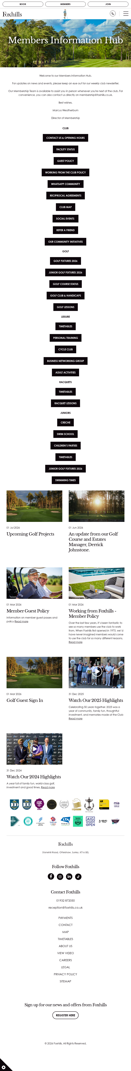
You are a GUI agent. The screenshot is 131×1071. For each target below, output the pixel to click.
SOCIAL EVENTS (65, 218)
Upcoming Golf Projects (30, 534)
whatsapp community (65, 184)
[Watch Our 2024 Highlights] (34, 749)
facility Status (65, 149)
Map (65, 932)
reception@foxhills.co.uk (66, 907)
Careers (65, 960)
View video (65, 953)
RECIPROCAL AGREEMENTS (65, 195)
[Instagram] (60, 877)
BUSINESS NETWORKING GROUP (65, 361)
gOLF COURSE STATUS (65, 284)
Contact (66, 925)
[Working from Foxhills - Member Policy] (96, 583)
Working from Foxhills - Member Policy (92, 613)
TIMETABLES (65, 326)
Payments (65, 918)
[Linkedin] (69, 876)
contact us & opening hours (65, 137)
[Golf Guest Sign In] (34, 672)
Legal (65, 967)
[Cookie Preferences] (6, 1064)
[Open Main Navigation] (125, 14)
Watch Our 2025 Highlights (96, 700)
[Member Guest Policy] (34, 583)
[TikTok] (78, 877)
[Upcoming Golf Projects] (34, 506)
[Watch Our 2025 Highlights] (96, 672)
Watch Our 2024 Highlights (34, 776)
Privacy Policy (65, 974)
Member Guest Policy (28, 611)
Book (23, 4)
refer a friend (65, 230)
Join (108, 4)
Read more (21, 621)
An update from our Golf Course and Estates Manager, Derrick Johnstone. (93, 541)
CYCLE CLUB (65, 349)
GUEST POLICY (65, 161)
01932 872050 (65, 900)
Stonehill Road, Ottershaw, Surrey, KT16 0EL (65, 852)
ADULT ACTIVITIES (65, 372)
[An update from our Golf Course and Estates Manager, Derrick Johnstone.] (96, 506)
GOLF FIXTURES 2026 (65, 261)
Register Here (65, 1015)
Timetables (65, 939)
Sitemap (65, 981)
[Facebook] (51, 876)
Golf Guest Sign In (25, 700)
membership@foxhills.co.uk (95, 94)
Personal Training (65, 337)
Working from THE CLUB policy (65, 172)
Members (65, 4)
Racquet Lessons (65, 403)
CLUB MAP (65, 207)
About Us (65, 946)
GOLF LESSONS (65, 307)
